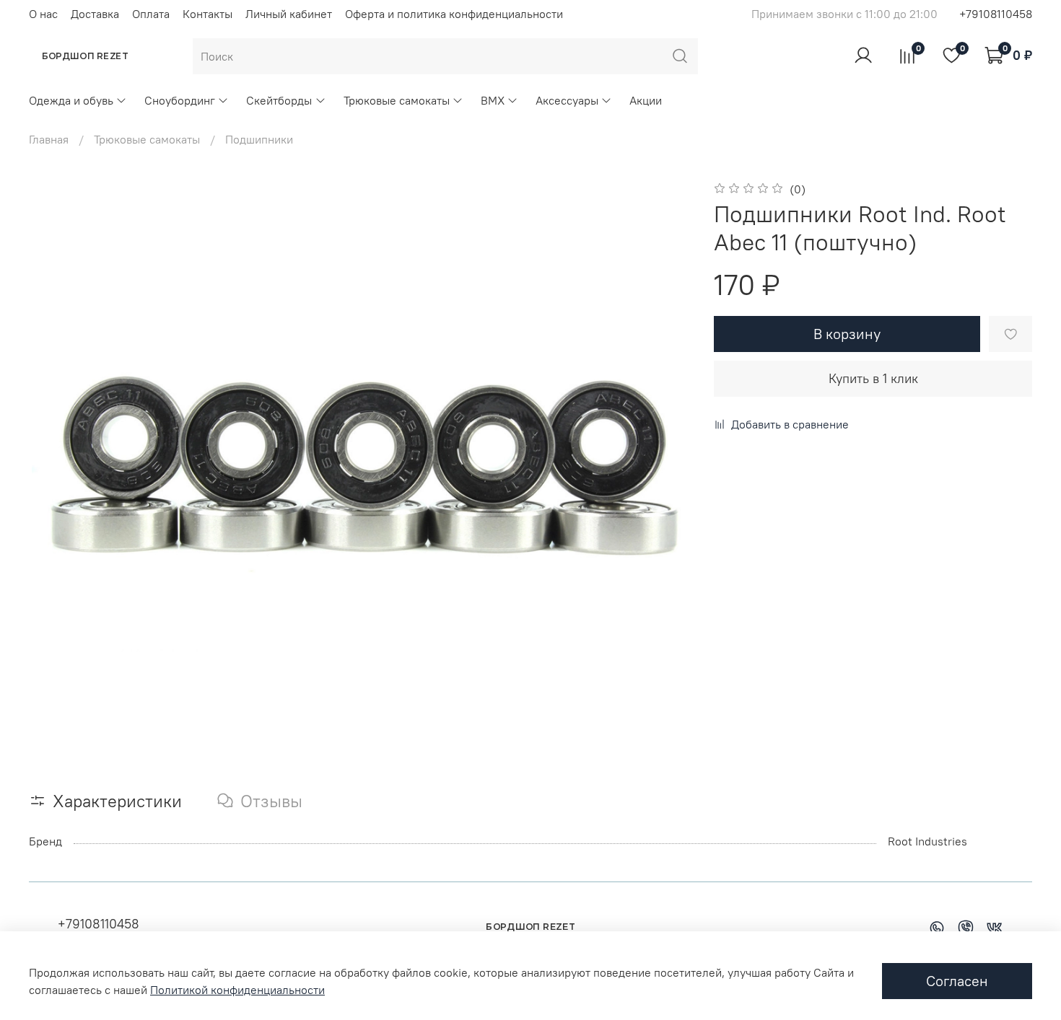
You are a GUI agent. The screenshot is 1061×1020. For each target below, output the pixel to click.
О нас (43, 13)
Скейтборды (279, 100)
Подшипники (259, 139)
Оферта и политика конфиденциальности (454, 13)
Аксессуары (567, 100)
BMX (493, 100)
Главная (49, 139)
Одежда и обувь (71, 100)
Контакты (207, 13)
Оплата (151, 13)
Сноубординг (179, 100)
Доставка (95, 13)
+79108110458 (995, 13)
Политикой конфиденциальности (237, 989)
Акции (645, 100)
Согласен (957, 981)
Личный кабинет (288, 13)
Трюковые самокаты (397, 100)
